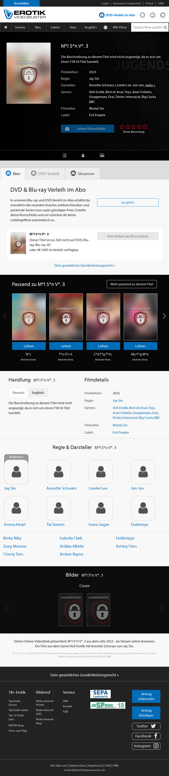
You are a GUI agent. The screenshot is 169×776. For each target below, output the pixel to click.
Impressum (95, 765)
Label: (65, 115)
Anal (120, 92)
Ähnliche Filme (28, 359)
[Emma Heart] (16, 508)
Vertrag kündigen (146, 712)
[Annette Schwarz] (58, 472)
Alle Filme (120, 27)
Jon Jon (138, 85)
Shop (162, 14)
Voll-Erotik (96, 92)
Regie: (65, 78)
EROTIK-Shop (16, 725)
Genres (20, 27)
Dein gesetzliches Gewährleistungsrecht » (84, 265)
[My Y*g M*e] (140, 316)
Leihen (29, 346)
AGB (65, 711)
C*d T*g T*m (103, 354)
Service (69, 692)
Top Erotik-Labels (18, 710)
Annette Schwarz (101, 85)
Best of (110, 92)
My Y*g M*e (140, 354)
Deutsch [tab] (18, 392)
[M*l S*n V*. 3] (29, 73)
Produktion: (69, 72)
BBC (92, 101)
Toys (128, 92)
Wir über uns (58, 765)
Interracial (133, 96)
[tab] (13, 173)
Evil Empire (97, 115)
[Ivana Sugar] (101, 508)
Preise (149, 3)
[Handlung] (65, 155)
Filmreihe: (68, 108)
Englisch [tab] (38, 392)
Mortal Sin (96, 108)
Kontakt (67, 706)
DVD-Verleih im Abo (120, 15)
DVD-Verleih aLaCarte (142, 14)
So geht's (90, 27)
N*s (28, 354)
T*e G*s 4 (65, 354)
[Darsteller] (84, 155)
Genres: (66, 92)
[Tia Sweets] (58, 508)
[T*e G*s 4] (66, 316)
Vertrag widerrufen (146, 696)
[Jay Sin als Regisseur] (16, 472)
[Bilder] (103, 155)
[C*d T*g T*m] (103, 316)
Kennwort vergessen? (127, 3)
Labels (55, 27)
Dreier (120, 96)
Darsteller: (68, 85)
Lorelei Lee (123, 85)
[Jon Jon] (143, 472)
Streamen (152, 14)
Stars (73, 27)
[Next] (164, 316)
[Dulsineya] (143, 508)
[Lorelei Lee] (101, 472)
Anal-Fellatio (141, 92)
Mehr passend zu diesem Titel (131, 284)
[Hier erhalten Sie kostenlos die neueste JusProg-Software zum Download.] (107, 705)
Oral (111, 96)
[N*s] (29, 316)
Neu (38, 27)
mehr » (150, 85)
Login (105, 3)
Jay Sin (94, 78)
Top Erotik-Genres (15, 703)
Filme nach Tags (18, 730)
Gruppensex (98, 96)
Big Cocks (149, 96)
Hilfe (65, 701)
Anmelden (21, 3)
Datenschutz (77, 765)
